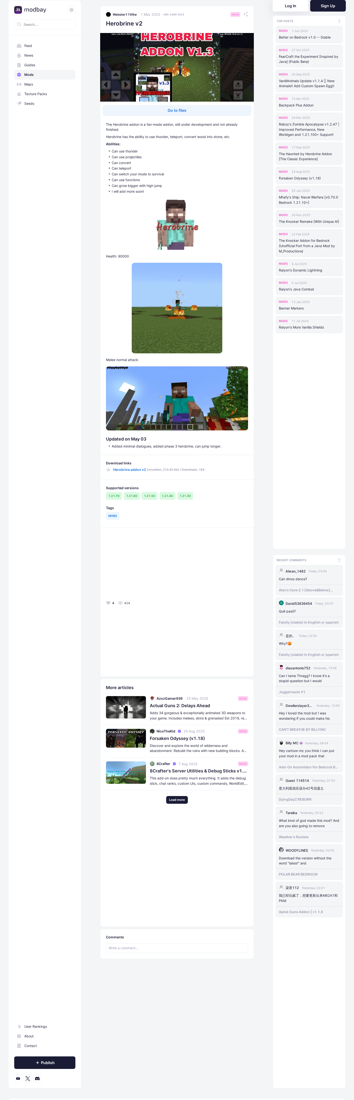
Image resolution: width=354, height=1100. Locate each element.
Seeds (29, 103)
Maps (28, 84)
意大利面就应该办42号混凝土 (301, 787)
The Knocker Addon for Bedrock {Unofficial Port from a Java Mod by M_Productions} (307, 245)
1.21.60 (131, 496)
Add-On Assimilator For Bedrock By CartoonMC (308, 766)
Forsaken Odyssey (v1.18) (300, 178)
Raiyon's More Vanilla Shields (301, 327)
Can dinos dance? (293, 577)
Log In (290, 5)
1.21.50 (149, 496)
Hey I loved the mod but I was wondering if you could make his (304, 714)
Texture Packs (35, 94)
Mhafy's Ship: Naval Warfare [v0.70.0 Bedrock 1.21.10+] (308, 199)
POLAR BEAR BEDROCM (298, 873)
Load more (177, 800)
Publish (48, 1062)
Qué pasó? (287, 610)
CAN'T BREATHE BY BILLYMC (302, 728)
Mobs (112, 516)
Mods (29, 74)
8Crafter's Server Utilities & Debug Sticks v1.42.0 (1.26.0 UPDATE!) (199, 770)
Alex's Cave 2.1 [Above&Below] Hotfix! (304, 588)
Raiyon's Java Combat (296, 289)
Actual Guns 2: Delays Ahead (180, 705)
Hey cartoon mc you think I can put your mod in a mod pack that (306, 752)
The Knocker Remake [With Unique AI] (309, 221)
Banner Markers (291, 308)
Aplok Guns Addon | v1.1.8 (301, 910)
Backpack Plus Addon (296, 105)
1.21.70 (113, 496)
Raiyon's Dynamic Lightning (300, 270)
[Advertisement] (140, 565)
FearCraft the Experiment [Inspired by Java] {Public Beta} (308, 59)
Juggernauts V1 (292, 690)
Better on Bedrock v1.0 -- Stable (305, 37)
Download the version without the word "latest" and (305, 859)
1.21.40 (167, 496)
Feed (28, 46)
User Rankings (35, 1026)
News (28, 55)
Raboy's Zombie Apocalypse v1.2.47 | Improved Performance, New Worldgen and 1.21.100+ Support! (309, 129)
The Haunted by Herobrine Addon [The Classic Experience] (305, 156)
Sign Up (328, 5)
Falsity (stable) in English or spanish (309, 621)
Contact (30, 1046)
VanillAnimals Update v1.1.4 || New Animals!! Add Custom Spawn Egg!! (306, 83)
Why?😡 (285, 642)
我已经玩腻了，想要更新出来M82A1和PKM (308, 896)
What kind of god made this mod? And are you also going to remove (309, 821)
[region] (44, 562)
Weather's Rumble (293, 835)
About (29, 1036)
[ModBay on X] (28, 1078)
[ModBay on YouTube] (18, 1078)
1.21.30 (185, 496)
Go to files (177, 110)
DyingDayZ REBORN (295, 798)
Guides (29, 65)
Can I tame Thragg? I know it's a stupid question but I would (304, 677)
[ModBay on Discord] (37, 1078)
